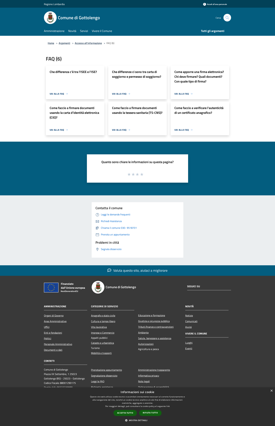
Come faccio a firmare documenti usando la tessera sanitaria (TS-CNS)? (137, 110)
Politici (47, 338)
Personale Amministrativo (58, 344)
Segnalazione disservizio (104, 376)
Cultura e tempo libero (103, 321)
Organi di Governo (53, 315)
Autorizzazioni (146, 344)
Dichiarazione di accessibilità (153, 387)
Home (51, 43)
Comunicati (191, 321)
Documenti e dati (53, 350)
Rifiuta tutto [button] (150, 412)
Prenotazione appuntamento (106, 370)
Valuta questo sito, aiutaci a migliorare (140, 270)
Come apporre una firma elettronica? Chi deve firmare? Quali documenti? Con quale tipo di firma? (199, 76)
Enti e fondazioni (53, 333)
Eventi (188, 348)
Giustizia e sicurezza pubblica (154, 321)
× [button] (271, 391)
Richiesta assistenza (102, 387)
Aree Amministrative (55, 321)
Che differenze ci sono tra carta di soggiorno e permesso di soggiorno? (136, 74)
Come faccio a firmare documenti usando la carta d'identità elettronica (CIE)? (74, 112)
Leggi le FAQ (97, 381)
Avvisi (188, 327)
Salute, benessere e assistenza (154, 338)
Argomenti (64, 43)
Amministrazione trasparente (154, 370)
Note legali (144, 381)
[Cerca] (227, 17)
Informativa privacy (148, 376)
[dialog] (137, 406)
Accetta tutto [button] (125, 413)
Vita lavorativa (99, 327)
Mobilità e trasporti (101, 353)
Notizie (189, 315)
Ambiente (143, 332)
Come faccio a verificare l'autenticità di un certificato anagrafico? (198, 110)
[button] (137, 420)
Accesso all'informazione (88, 43)
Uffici (46, 327)
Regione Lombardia (54, 4)
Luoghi (189, 343)
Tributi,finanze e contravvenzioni (156, 327)
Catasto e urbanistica (102, 343)
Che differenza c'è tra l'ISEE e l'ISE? (73, 71)
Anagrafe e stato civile (103, 315)
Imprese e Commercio (102, 333)
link (168, 406)
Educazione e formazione (151, 315)
